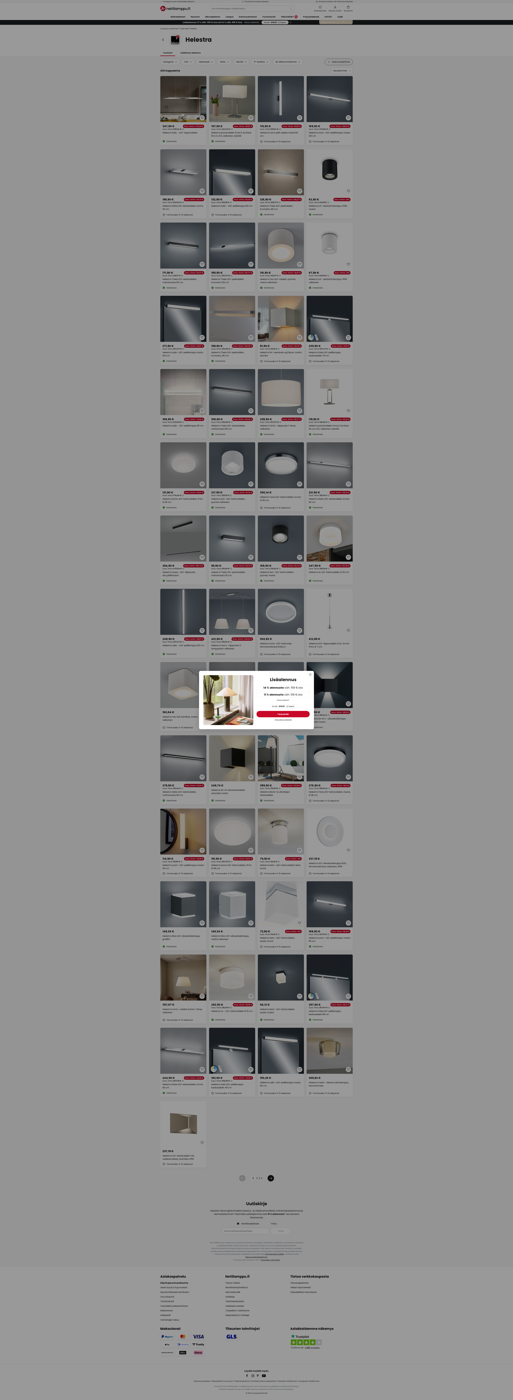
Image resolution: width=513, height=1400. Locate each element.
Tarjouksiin (283, 714)
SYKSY (283, 706)
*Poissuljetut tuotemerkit (283, 720)
